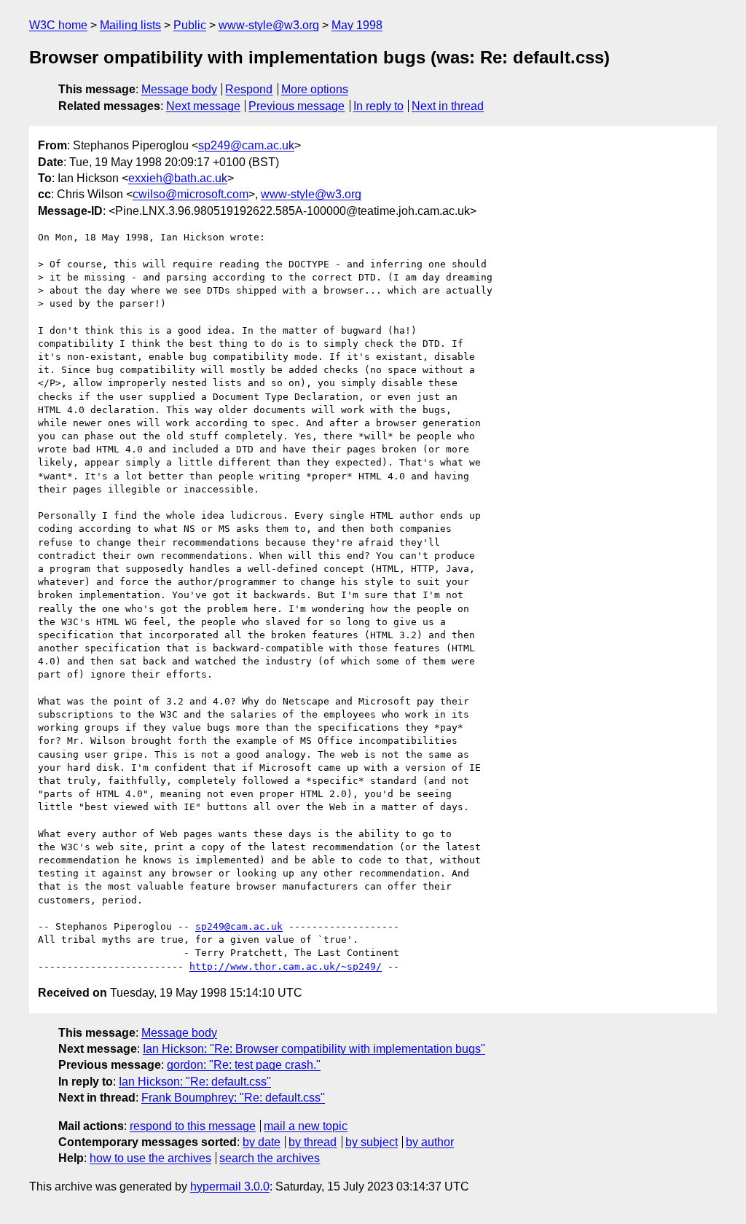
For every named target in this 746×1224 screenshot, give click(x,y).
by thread (312, 1142)
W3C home (58, 25)
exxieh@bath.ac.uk (177, 178)
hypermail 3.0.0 (230, 1186)
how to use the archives (150, 1158)
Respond (248, 89)
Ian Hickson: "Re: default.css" (195, 1081)
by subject (371, 1142)
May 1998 (356, 25)
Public (189, 25)
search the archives (269, 1158)
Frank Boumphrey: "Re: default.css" (233, 1097)
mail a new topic (306, 1126)
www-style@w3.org (269, 25)
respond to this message (193, 1126)
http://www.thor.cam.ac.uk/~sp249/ (285, 966)
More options (314, 89)
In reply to (378, 106)
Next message (203, 106)
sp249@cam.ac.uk (246, 145)
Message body (179, 89)
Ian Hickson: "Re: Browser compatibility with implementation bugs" (314, 1049)
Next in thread (448, 106)
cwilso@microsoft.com (190, 194)
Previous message (296, 106)
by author (430, 1142)
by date (261, 1142)
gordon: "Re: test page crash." (244, 1065)
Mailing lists (130, 25)
